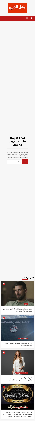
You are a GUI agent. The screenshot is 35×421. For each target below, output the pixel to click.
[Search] (31, 18)
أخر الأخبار (25, 338)
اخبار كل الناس (18, 373)
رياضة (26, 304)
